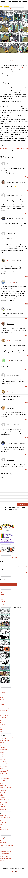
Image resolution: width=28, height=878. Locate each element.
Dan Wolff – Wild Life (4, 856)
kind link (8, 80)
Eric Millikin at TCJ (3, 822)
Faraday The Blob (4, 757)
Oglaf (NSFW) (3, 776)
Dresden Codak (3, 714)
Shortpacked (3, 790)
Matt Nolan (2, 860)
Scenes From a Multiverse (5, 787)
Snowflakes (2, 797)
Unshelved (2, 804)
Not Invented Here (4, 773)
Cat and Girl (2, 745)
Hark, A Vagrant (3, 766)
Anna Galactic (3, 699)
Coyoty (9, 260)
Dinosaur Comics (4, 751)
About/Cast (2, 591)
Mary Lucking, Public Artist (5, 858)
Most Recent (18, 60)
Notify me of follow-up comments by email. (14, 507)
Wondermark (3, 809)
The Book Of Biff (3, 802)
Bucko (1, 744)
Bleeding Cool (3, 815)
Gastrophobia (3, 761)
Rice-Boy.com (3, 783)
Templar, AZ (2, 801)
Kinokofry (2, 768)
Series (3, 59)
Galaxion (2, 720)
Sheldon (2, 789)
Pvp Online (2, 782)
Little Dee (2, 695)
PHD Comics (2, 780)
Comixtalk (2, 820)
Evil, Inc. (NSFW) (3, 754)
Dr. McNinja (2, 752)
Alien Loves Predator (4, 738)
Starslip (1, 729)
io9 (0, 827)
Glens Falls (2, 692)
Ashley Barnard (3, 838)
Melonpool (2, 726)
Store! (1, 599)
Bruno (1, 697)
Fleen (1, 824)
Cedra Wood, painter (4, 853)
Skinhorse (2, 792)
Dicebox (2, 712)
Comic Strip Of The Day (5, 817)
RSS (1, 597)
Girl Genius (2, 722)
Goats (1, 89)
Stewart (9, 392)
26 (26, 569)
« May (6, 572)
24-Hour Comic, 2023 (4, 702)
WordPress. (18, 871)
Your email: (2, 579)
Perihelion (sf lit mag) (4, 844)
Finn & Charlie (3, 759)
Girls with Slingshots (4, 763)
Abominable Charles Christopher (7, 737)
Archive (12, 60)
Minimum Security (4, 770)
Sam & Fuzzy (3, 785)
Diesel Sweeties (3, 749)
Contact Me (2, 601)
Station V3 (2, 731)
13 (2, 567)
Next (17, 56)
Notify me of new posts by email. (11, 509)
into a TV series (23, 82)
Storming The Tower (4, 832)
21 (6, 569)
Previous (13, 56)
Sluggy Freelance (4, 794)
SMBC (1, 795)
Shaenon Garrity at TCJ (5, 831)
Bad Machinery (3, 742)
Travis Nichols (13, 67)
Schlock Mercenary (4, 727)
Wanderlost (2, 806)
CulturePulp (2, 747)
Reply (26, 177)
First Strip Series (5, 148)
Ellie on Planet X (3, 717)
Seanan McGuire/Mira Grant (6, 845)
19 (26, 567)
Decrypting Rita (3, 710)
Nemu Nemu (3, 771)
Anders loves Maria (4, 740)
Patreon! (2, 594)
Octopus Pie (2, 775)
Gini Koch (2, 840)
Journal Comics (3, 694)
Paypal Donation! (3, 596)
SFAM (5, 89)
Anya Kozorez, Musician (5, 851)
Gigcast (1, 826)
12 (26, 566)
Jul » (27, 572)
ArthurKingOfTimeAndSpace (6, 708)
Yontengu (2, 701)
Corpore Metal (11, 282)
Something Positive (4, 799)
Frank (8, 340)
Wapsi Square (3, 808)
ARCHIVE (14, 557)
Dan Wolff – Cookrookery (5, 855)
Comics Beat (2, 819)
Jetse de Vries (3, 842)
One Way (2, 704)
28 (6, 571)
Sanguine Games (4, 829)
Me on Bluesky (3, 604)
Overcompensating (4, 778)
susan (8, 360)
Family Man (2, 756)
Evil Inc (24, 73)
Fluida (13, 871)
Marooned (2, 724)
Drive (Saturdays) (4, 715)
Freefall (1, 719)
